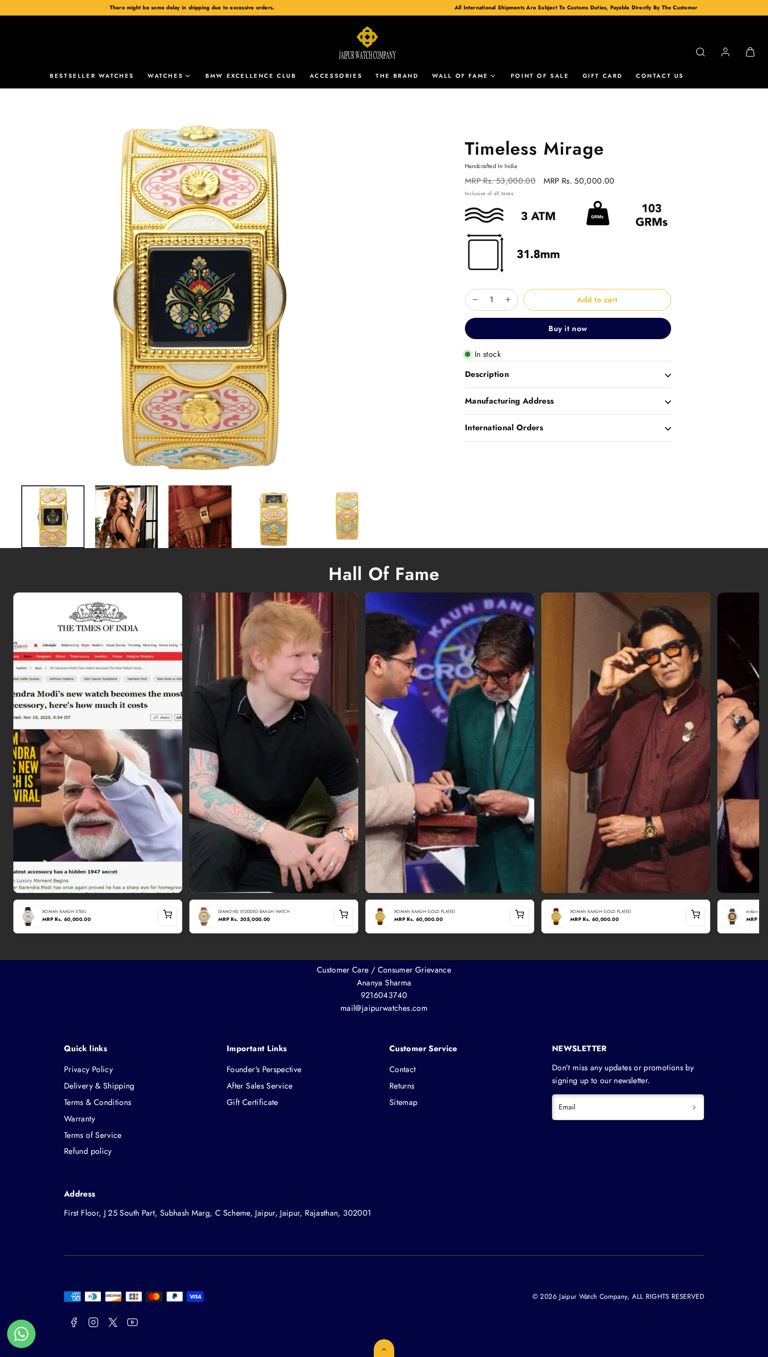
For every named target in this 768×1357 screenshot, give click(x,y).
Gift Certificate (252, 1102)
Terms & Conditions (97, 1102)
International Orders (504, 427)
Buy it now (567, 328)
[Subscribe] (694, 1107)
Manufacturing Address (509, 401)
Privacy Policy (88, 1069)
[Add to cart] (167, 916)
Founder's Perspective (264, 1069)
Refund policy (88, 1151)
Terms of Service (93, 1135)
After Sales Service (260, 1086)
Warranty (79, 1119)
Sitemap (403, 1102)
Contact (402, 1069)
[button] (700, 52)
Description (487, 374)
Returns (402, 1086)
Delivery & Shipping (99, 1086)
